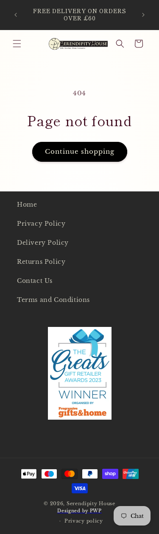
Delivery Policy (43, 242)
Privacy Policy (41, 223)
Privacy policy (83, 521)
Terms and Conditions (53, 300)
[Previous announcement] (15, 15)
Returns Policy (41, 262)
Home (27, 204)
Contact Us (35, 281)
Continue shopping (79, 151)
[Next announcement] (143, 15)
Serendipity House (91, 503)
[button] (17, 43)
